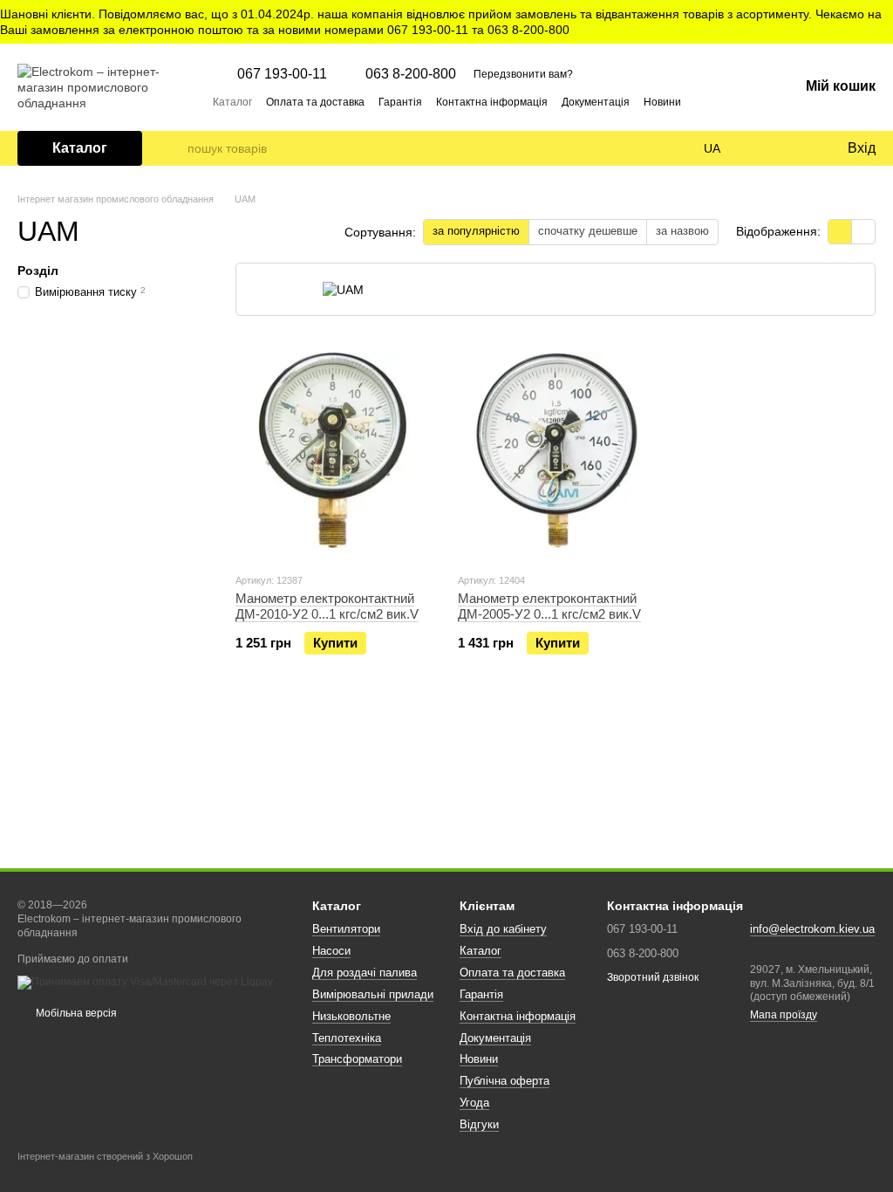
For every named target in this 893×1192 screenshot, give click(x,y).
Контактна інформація (492, 102)
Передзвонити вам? (523, 74)
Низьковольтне (351, 1016)
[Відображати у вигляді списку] (863, 231)
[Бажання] (797, 148)
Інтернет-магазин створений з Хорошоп (105, 1156)
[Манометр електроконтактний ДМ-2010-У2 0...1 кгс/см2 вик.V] (333, 449)
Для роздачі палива (364, 972)
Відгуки (479, 1124)
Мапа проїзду (783, 1015)
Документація (596, 102)
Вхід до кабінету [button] (503, 928)
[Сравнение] (762, 148)
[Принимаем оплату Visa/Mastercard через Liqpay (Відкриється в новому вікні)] (145, 982)
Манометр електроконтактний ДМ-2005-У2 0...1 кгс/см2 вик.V (549, 606)
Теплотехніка (346, 1038)
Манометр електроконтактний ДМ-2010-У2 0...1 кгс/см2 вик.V (327, 606)
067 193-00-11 (282, 74)
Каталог (232, 102)
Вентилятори (346, 928)
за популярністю (476, 230)
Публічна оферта (504, 1080)
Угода (474, 1102)
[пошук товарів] (173, 148)
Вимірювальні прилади (372, 994)
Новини (662, 102)
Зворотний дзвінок (653, 977)
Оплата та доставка (315, 102)
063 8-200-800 (410, 74)
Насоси (331, 950)
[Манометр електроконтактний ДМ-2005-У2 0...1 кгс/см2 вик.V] (556, 449)
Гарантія (400, 102)
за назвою (682, 230)
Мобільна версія (75, 1013)
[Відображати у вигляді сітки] (840, 231)
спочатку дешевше (587, 230)
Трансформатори (357, 1058)
